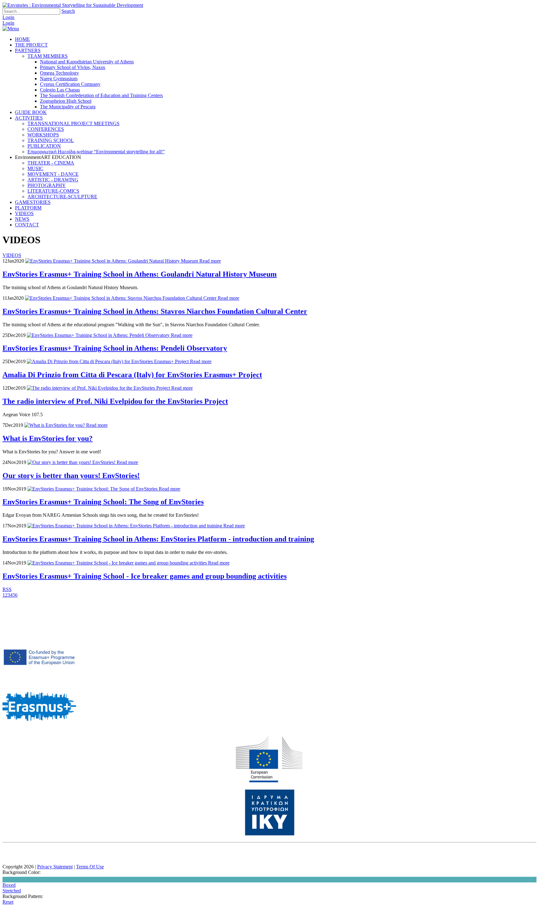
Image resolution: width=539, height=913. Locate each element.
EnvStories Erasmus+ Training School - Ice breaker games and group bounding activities (144, 576)
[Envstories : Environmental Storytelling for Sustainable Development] (72, 5)
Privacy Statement (55, 866)
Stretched (11, 890)
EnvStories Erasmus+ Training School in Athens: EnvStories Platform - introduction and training (158, 539)
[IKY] (270, 834)
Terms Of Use (90, 866)
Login (8, 17)
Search (68, 11)
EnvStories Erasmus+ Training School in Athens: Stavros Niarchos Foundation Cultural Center (154, 311)
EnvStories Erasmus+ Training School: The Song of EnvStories (103, 502)
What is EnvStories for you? (47, 438)
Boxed (9, 885)
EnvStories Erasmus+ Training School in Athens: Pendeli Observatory (114, 348)
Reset (7, 902)
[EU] (269, 781)
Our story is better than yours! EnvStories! (71, 475)
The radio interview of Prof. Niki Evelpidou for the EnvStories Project (115, 401)
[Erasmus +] (39, 680)
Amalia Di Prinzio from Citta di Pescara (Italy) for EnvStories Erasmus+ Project (132, 375)
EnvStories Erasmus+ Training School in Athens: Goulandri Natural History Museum (139, 274)
